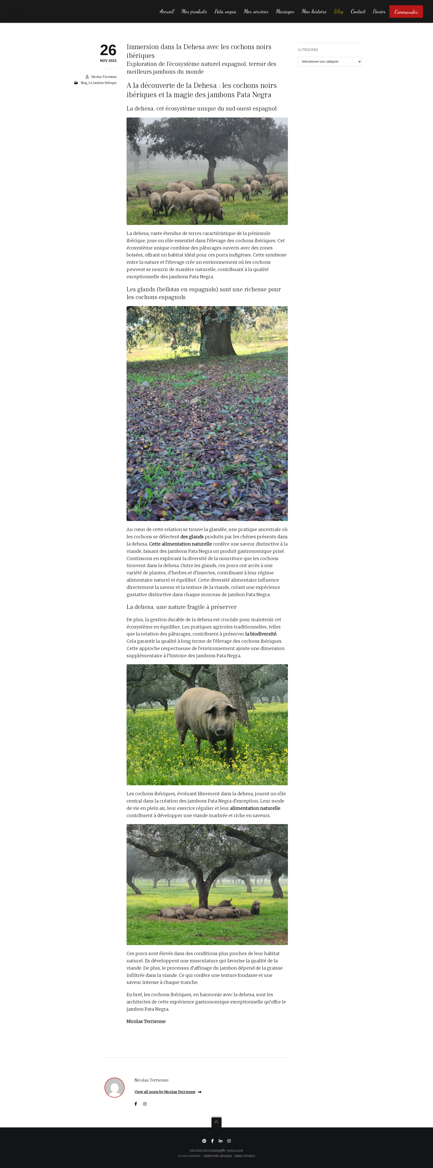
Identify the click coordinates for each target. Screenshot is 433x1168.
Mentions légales (218, 1156)
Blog (84, 83)
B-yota (16, 11)
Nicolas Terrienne (104, 77)
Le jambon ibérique (102, 83)
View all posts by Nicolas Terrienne (165, 1092)
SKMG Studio (245, 1156)
